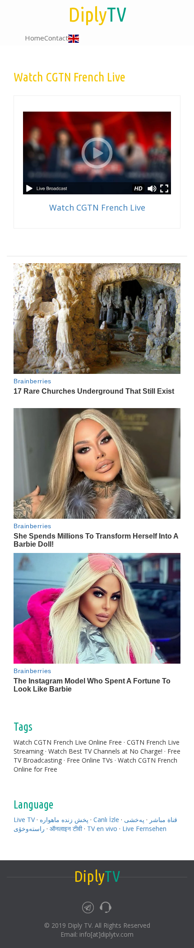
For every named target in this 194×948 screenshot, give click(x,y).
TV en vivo (102, 828)
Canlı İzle (106, 819)
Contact (56, 37)
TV (97, 14)
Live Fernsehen (144, 828)
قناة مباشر (163, 819)
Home (34, 37)
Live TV (24, 819)
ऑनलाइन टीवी (66, 828)
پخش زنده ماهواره (64, 819)
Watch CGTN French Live (97, 207)
